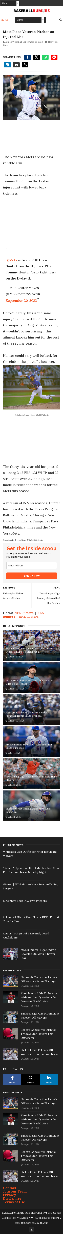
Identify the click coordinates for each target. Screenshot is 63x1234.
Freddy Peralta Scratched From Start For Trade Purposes (29, 746)
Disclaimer (12, 1198)
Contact (9, 1188)
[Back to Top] (31, 1229)
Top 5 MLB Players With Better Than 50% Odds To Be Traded (29, 682)
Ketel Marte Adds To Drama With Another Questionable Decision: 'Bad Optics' (39, 997)
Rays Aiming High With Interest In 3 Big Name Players (31, 778)
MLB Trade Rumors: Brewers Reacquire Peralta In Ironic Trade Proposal (28, 714)
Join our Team (15, 1191)
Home (4, 20)
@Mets (12, 260)
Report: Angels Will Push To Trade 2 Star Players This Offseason (38, 1033)
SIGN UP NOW (32, 576)
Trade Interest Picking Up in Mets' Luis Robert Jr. (28, 810)
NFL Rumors (23, 613)
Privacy (9, 1195)
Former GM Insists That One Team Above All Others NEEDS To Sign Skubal (31, 650)
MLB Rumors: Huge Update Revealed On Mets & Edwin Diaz (38, 954)
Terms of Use (14, 1202)
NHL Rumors (28, 617)
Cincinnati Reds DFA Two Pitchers (25, 900)
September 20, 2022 (21, 300)
